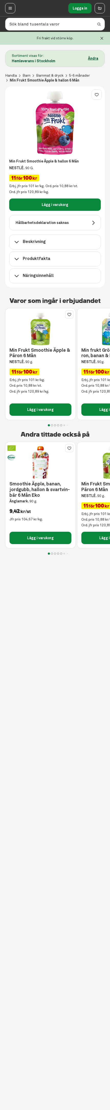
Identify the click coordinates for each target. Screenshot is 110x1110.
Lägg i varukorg (55, 204)
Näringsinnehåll (38, 275)
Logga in (80, 8)
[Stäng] (102, 38)
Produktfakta (36, 258)
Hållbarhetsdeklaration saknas (42, 222)
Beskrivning (34, 241)
